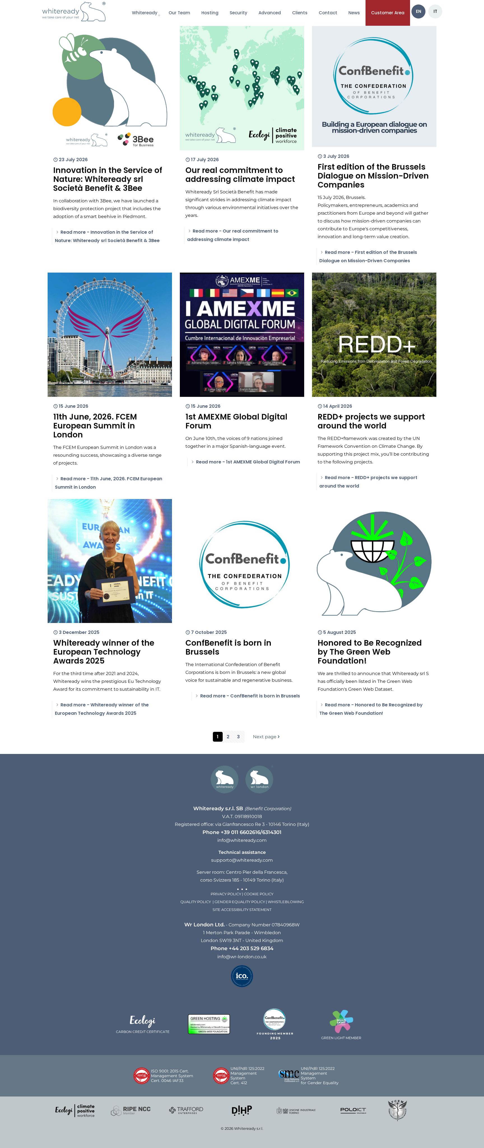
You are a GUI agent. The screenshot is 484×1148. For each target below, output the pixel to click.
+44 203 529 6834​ (251, 948)
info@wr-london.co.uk (242, 956)
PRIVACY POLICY (226, 894)
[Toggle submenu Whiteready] (159, 12)
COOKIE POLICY (258, 894)
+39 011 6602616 (240, 832)
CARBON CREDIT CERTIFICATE (142, 1032)
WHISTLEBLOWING (286, 902)
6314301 (271, 832)
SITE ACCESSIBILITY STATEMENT (242, 910)
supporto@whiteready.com (242, 860)
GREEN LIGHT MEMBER (341, 1038)
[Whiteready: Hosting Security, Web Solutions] (76, 12)
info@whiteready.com (242, 840)
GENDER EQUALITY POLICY (240, 902)
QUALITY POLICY (196, 902)
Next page (264, 736)
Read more (248, 462)
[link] (75, 1110)
